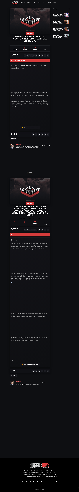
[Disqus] (30, 427)
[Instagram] (42, 55)
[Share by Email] (48, 134)
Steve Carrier (18, 144)
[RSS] (56, 481)
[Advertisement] (30, 115)
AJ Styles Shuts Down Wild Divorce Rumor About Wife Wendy (57, 22)
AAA (44, 2)
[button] (58, 2)
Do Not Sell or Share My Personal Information (39, 491)
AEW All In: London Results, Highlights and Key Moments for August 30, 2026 (58, 15)
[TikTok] (52, 481)
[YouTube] (39, 55)
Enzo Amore (13, 138)
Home (23, 2)
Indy (54, 2)
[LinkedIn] (33, 55)
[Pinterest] (36, 55)
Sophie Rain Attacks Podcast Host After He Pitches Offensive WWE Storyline (57, 36)
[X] (27, 55)
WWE (28, 2)
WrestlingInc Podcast (26, 65)
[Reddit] (48, 55)
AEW (34, 2)
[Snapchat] (45, 55)
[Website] (42, 145)
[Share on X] (36, 134)
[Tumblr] (41, 481)
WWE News (14, 7)
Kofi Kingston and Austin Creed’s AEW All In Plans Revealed (58, 29)
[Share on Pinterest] (42, 134)
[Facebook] (25, 55)
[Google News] (30, 55)
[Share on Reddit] (45, 134)
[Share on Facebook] (33, 134)
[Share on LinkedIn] (39, 134)
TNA (39, 2)
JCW (49, 2)
